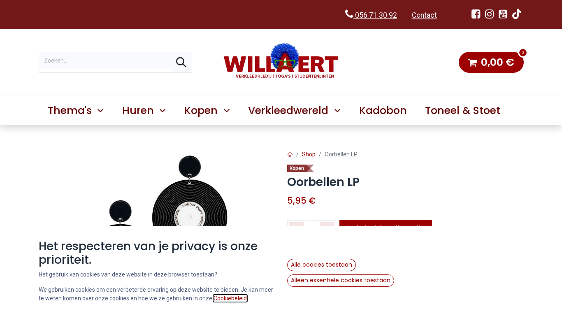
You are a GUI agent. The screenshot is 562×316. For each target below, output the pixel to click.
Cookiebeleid (230, 298)
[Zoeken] (181, 62)
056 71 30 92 (375, 15)
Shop (309, 154)
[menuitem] (383, 110)
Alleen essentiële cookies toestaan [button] (340, 280)
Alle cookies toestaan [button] (321, 264)
